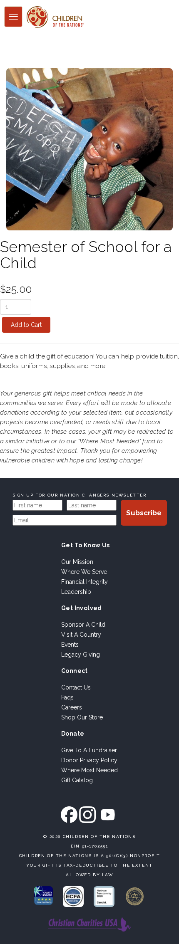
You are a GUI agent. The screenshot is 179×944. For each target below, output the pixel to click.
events (70, 644)
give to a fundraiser (89, 750)
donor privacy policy (89, 760)
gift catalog (77, 780)
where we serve (84, 571)
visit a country (81, 634)
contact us (76, 687)
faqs (67, 697)
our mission (77, 561)
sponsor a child (83, 624)
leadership (76, 591)
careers (71, 707)
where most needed (89, 770)
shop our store (82, 717)
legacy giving (80, 654)
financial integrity (84, 581)
